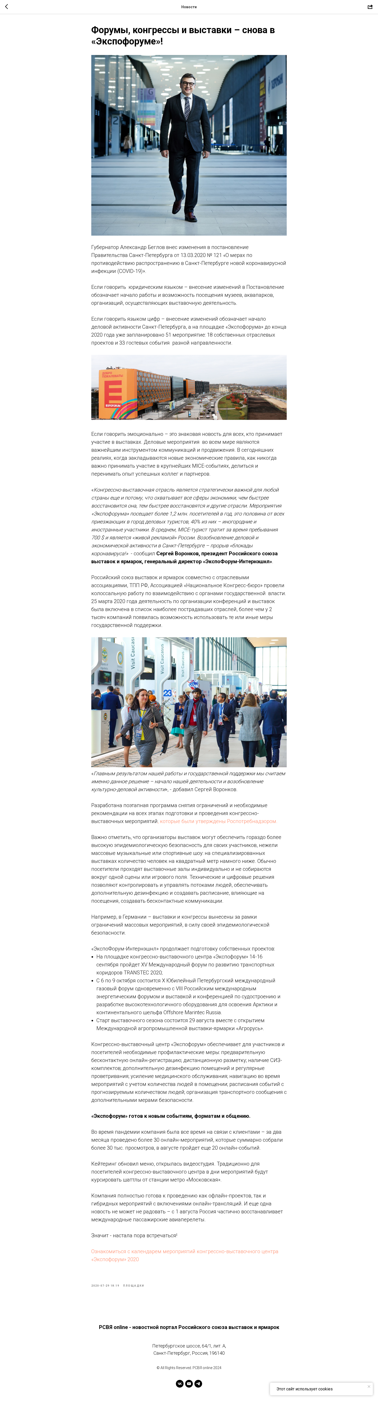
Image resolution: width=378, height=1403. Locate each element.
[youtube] (189, 1384)
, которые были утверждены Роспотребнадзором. (217, 821)
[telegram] (198, 1384)
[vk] (180, 1384)
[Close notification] (369, 1386)
